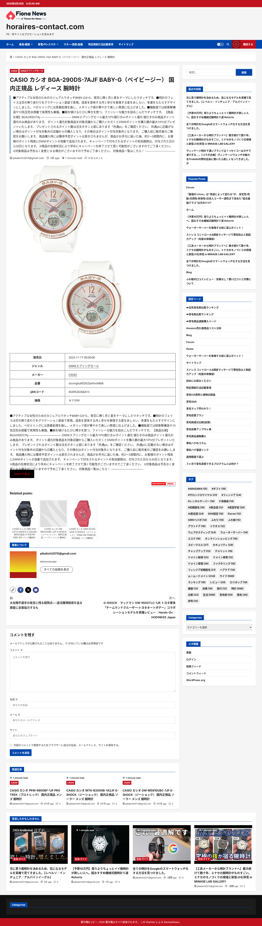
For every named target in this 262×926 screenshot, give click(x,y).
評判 (193, 600)
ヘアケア (227, 569)
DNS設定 (215, 513)
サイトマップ (126, 44)
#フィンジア (231, 494)
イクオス (217, 526)
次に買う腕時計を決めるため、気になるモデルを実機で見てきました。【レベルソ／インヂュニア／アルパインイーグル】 (218, 102)
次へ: (139, 607)
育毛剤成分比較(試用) (198, 422)
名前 (14, 699)
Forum (190, 187)
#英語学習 (236, 507)
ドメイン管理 (198, 563)
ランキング (197, 582)
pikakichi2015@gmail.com (28, 158)
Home (189, 348)
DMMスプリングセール (31, 70)
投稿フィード (193, 666)
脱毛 (242, 594)
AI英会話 (196, 513)
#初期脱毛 (196, 507)
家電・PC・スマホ (47, 44)
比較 (193, 594)
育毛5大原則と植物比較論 (200, 394)
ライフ (227, 575)
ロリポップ (238, 582)
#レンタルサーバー (201, 501)
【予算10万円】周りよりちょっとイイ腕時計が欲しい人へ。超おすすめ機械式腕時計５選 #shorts (100, 873)
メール (15, 714)
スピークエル (198, 544)
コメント (16, 650)
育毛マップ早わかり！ (198, 408)
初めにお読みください (198, 380)
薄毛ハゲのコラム (196, 443)
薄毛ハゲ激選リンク (197, 450)
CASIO (14, 70)
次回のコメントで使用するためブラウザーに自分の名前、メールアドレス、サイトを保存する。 (67, 745)
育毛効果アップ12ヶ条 (198, 429)
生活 (209, 594)
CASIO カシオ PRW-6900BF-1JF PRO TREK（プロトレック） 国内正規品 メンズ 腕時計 (36, 795)
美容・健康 (24, 44)
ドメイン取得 (198, 557)
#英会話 (216, 507)
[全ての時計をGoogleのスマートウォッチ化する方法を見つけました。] (162, 844)
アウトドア (197, 526)
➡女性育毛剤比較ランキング (202, 307)
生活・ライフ (19, 859)
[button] (13, 590)
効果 (207, 588)
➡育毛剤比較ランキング (200, 314)
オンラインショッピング (221, 538)
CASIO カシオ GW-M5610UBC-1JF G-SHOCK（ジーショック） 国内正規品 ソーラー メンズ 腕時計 (148, 795)
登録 (188, 652)
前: (46, 602)
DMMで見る (22, 474)
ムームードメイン (201, 575)
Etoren (234, 513)
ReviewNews (171, 922)
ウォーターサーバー (234, 532)
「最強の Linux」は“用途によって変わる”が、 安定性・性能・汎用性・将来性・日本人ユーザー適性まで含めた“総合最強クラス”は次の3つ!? (218, 198)
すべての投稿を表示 (56, 569)
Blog (189, 272)
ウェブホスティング (202, 532)
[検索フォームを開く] (228, 44)
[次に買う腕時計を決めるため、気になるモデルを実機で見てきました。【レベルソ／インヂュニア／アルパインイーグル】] (39, 844)
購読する (248, 44)
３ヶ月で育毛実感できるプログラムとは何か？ (212, 463)
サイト (13, 730)
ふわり (217, 519)
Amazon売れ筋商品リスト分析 (203, 328)
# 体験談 (226, 501)
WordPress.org (195, 680)
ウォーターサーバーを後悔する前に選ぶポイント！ (215, 227)
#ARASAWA (197, 488)
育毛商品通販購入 (196, 436)
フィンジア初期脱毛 (201, 569)
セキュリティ (223, 544)
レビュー (217, 582)
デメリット (223, 551)
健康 (193, 588)
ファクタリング (224, 563)
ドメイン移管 (223, 557)
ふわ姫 (234, 519)
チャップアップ (199, 551)
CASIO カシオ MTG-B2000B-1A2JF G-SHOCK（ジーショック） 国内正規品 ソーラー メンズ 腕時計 (92, 795)
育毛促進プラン (195, 415)
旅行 (222, 588)
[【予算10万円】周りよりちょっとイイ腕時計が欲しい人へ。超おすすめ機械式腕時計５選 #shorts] (100, 844)
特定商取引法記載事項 (100, 44)
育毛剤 (226, 594)
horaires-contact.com (45, 26)
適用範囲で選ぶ (195, 456)
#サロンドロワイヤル (202, 494)
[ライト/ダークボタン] (220, 44)
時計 (237, 588)
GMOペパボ (197, 519)
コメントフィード (196, 673)
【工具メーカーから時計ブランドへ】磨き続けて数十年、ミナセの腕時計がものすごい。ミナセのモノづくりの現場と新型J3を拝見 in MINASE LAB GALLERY (218, 139)
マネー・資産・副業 (73, 44)
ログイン (191, 659)
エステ (194, 538)
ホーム (10, 44)
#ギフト (219, 488)
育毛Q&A (191, 401)
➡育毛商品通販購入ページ (201, 321)
